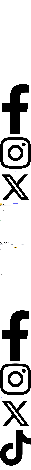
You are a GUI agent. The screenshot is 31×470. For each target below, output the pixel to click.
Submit (15, 247)
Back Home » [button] (1, 219)
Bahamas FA (1, 0)
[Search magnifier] (0, 205)
